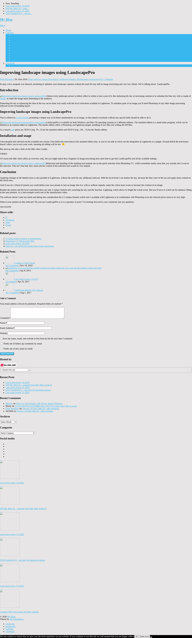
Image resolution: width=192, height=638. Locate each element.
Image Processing (50, 79)
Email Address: (7, 328)
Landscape (16, 48)
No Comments (106, 79)
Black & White (18, 40)
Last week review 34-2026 (17, 6)
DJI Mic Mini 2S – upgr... (17, 8)
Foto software (35, 79)
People (14, 55)
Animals (15, 58)
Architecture (16, 38)
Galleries (9, 33)
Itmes (13, 43)
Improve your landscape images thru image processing (30, 246)
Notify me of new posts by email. (18, 348)
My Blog (6, 19)
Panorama (15, 50)
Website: (4, 333)
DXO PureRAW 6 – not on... (19, 13)
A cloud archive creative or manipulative (23, 238)
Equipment (16, 65)
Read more (144, 636)
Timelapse (15, 60)
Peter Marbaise (6, 79)
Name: (3, 323)
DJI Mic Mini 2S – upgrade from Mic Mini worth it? (29, 385)
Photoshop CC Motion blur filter (20, 241)
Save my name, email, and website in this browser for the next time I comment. (38, 338)
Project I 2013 (17, 35)
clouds (3, 98)
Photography (82, 79)
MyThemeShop (16, 619)
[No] (151, 637)
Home (8, 30)
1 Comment (11, 281)
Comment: (5, 318)
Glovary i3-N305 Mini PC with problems (40, 408)
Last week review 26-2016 (17, 243)
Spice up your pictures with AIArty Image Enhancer (39, 403)
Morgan (9, 403)
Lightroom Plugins (67, 79)
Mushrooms (16, 45)
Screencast (93, 79)
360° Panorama (18, 53)
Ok (136, 636)
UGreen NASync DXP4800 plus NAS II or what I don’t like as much (46, 406)
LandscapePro (22, 117)
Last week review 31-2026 (17, 11)
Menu (2, 25)
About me (10, 63)
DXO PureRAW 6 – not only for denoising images (28, 390)
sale (13, 129)
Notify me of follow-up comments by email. (22, 343)
